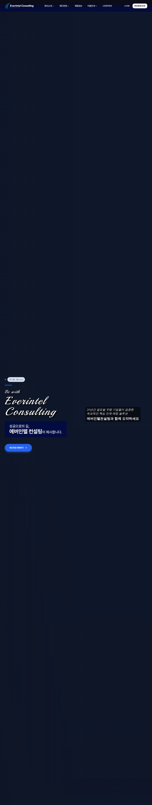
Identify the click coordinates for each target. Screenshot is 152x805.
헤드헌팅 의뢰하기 (17, 448)
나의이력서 (107, 6)
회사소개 (48, 6)
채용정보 (78, 6)
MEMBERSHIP (139, 6)
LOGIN (127, 6)
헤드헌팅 (63, 6)
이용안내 (91, 6)
